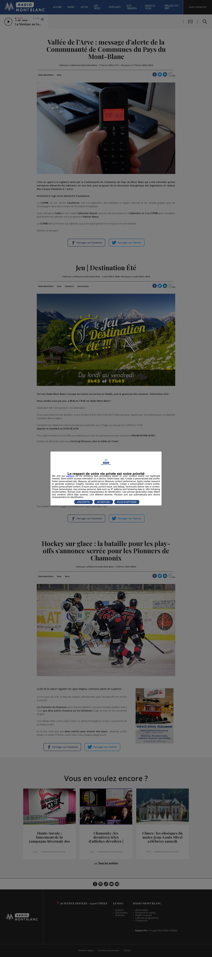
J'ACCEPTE (83, 502)
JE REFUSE (103, 502)
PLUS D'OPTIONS (126, 502)
